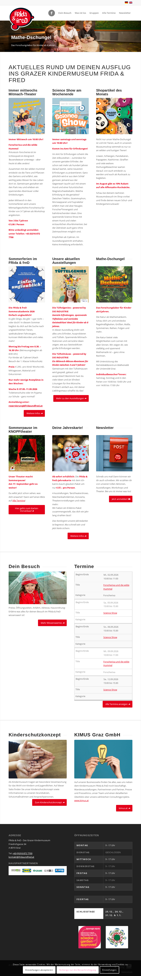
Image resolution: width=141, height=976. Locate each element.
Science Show (110, 612)
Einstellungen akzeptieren (39, 969)
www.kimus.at (81, 800)
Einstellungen (109, 969)
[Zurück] (3, 36)
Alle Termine (18, 500)
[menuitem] (65, 12)
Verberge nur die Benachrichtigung (77, 969)
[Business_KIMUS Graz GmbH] (103, 759)
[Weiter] (138, 36)
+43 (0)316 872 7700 (22, 853)
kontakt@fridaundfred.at (21, 857)
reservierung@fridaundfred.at (26, 405)
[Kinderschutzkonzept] (38, 759)
